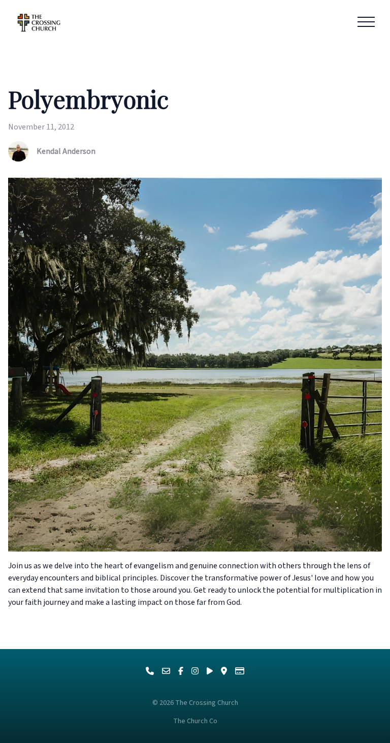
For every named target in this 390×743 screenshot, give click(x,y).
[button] (366, 21)
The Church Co (195, 721)
